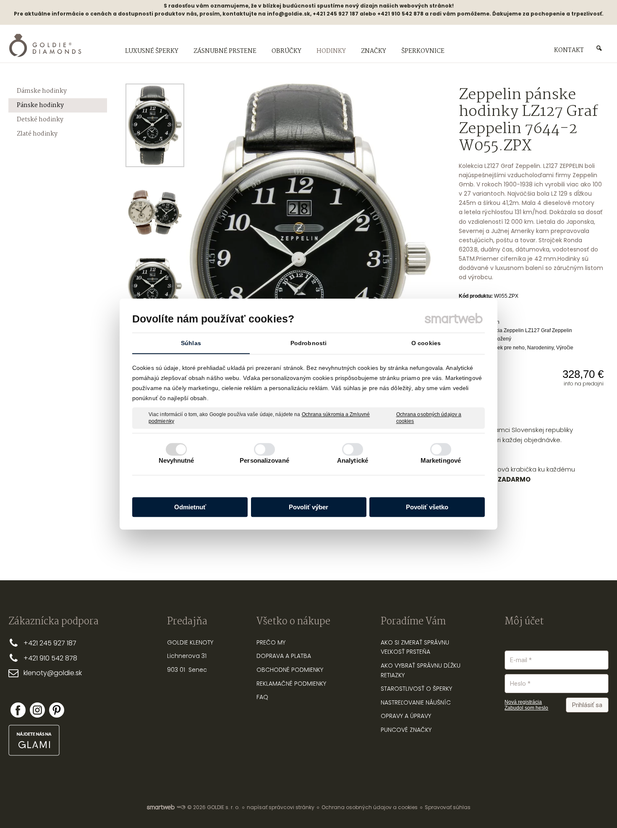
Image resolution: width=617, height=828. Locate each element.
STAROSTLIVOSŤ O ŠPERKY (416, 688)
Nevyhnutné (176, 460)
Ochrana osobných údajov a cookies (429, 417)
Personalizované (264, 460)
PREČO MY (270, 642)
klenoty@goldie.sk (53, 673)
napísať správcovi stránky (280, 807)
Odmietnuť (190, 507)
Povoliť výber (308, 507)
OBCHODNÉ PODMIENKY (289, 670)
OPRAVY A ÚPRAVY (406, 716)
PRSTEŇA (418, 651)
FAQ (262, 697)
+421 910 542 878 (50, 658)
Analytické (352, 460)
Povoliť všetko (427, 507)
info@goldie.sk (288, 13)
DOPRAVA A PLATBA (283, 656)
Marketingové (441, 460)
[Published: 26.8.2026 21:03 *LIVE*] (181, 807)
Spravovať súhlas (448, 807)
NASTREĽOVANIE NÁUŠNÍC (416, 702)
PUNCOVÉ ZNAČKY (406, 730)
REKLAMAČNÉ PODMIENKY (291, 683)
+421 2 (33, 643)
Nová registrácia (523, 702)
